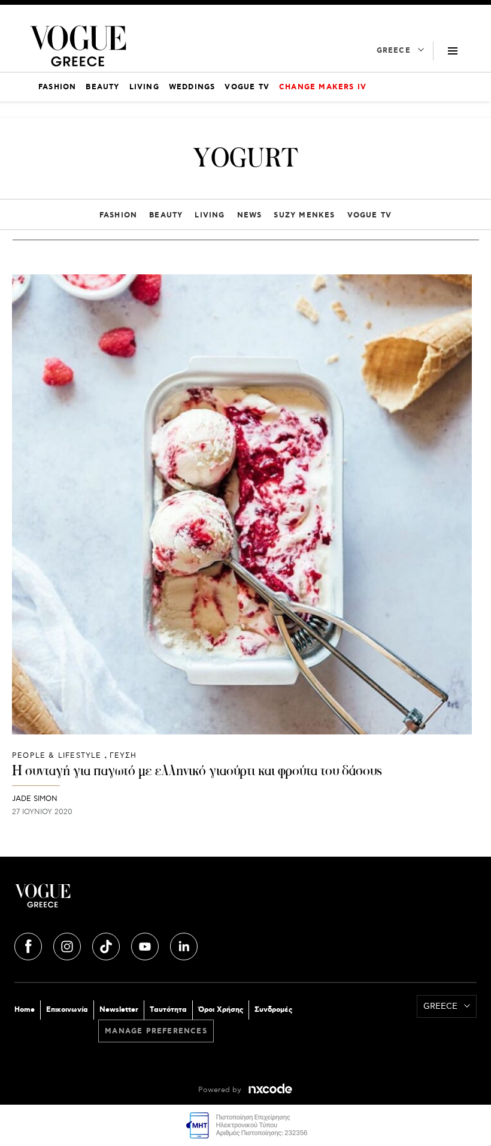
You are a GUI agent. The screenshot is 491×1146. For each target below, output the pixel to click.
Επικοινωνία (67, 1009)
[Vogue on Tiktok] (107, 945)
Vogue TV (369, 215)
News (249, 215)
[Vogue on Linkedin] (184, 945)
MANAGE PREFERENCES (156, 1031)
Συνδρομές (273, 1009)
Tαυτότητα (168, 1009)
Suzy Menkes (304, 215)
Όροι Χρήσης (220, 1009)
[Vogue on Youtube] (146, 945)
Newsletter (118, 1009)
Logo (130, 900)
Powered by (221, 1089)
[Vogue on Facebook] (29, 945)
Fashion (118, 215)
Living (210, 215)
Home (24, 1009)
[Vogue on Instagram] (68, 945)
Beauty (166, 215)
